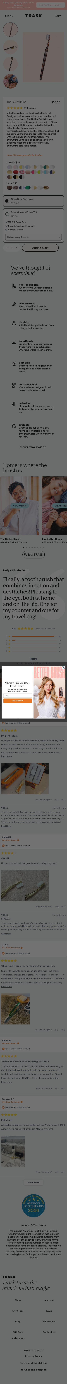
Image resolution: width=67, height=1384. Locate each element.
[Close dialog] (63, 667)
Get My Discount (17, 701)
